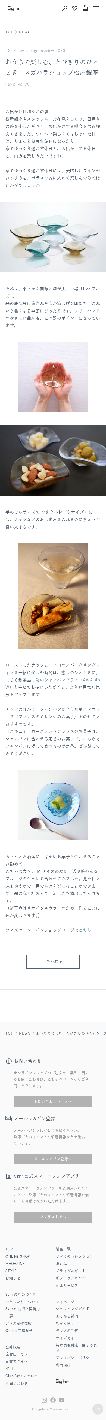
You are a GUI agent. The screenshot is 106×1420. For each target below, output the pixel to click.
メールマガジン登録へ (53, 1159)
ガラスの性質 (67, 1331)
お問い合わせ (16, 1383)
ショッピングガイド (73, 1309)
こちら (85, 930)
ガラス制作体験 (18, 1323)
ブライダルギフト (71, 1271)
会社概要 (12, 1347)
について (21, 1376)
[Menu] (96, 8)
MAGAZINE (15, 1264)
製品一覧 (63, 1249)
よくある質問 (67, 1316)
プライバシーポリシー (74, 1358)
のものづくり (20, 1294)
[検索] (64, 8)
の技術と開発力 (22, 1309)
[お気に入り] (74, 8)
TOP (9, 32)
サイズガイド (67, 1338)
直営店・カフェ (18, 1354)
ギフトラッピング (71, 1278)
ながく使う (65, 1323)
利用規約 (63, 1365)
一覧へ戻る (53, 961)
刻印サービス (67, 1285)
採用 (9, 1369)
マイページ (65, 1302)
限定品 (61, 1264)
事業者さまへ (16, 1362)
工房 (9, 1316)
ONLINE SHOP (17, 1257)
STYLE (11, 1271)
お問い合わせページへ (53, 1101)
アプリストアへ (53, 1217)
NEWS (24, 32)
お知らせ (12, 1278)
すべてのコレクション (74, 1257)
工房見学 (19, 1331)
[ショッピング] (85, 8)
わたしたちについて (22, 1302)
